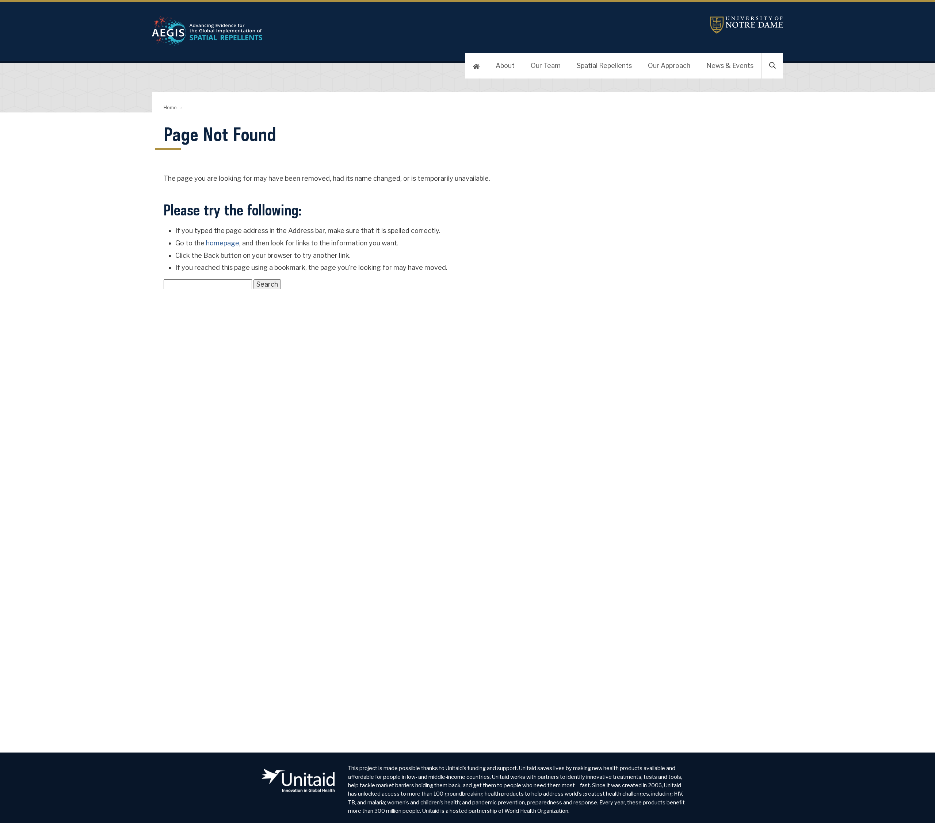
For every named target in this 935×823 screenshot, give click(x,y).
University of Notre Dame (746, 25)
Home (170, 107)
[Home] (476, 66)
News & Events (729, 65)
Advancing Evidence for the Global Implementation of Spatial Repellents (342, 31)
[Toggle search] (772, 66)
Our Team (546, 65)
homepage (222, 243)
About (505, 65)
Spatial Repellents (604, 65)
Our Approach (669, 65)
